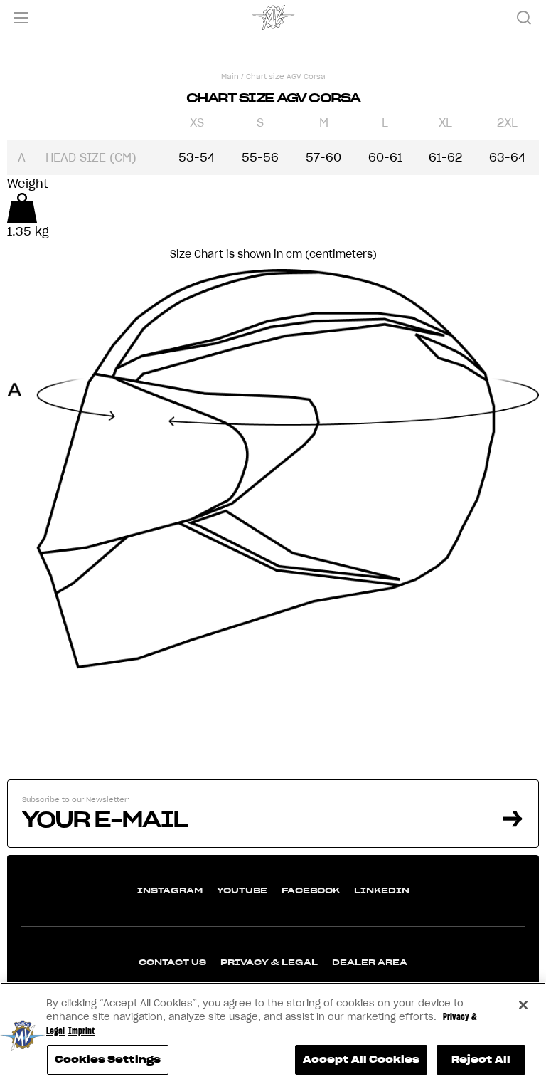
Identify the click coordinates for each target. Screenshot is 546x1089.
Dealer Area (369, 962)
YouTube (242, 890)
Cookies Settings (108, 1059)
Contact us (172, 962)
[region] (273, 1035)
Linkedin (382, 890)
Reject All (480, 1059)
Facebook (311, 890)
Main (230, 76)
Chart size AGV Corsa (286, 76)
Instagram (170, 890)
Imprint (81, 1031)
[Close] (523, 1005)
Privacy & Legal (269, 962)
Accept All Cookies (361, 1059)
